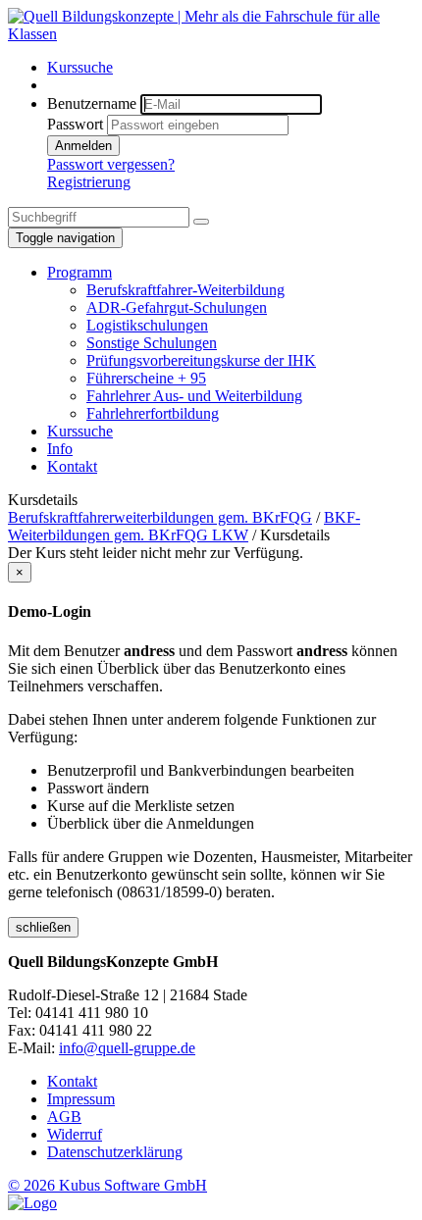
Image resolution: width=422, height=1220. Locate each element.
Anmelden (83, 145)
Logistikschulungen (147, 325)
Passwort (75, 124)
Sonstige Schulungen (151, 342)
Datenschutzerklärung (115, 1152)
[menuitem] (230, 67)
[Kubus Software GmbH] (32, 1203)
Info (60, 448)
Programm (79, 272)
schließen (43, 927)
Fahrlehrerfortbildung (152, 413)
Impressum (81, 1099)
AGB (64, 1116)
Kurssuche (80, 67)
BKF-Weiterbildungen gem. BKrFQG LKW (184, 526)
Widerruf (74, 1134)
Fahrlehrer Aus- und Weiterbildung (194, 395)
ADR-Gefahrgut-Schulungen (176, 307)
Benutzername (91, 103)
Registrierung (89, 182)
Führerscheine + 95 (146, 378)
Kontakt (72, 466)
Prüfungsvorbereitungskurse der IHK (201, 360)
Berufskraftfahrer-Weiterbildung (185, 289)
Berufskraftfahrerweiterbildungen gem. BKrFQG (160, 517)
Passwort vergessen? (111, 164)
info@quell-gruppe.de (127, 1048)
